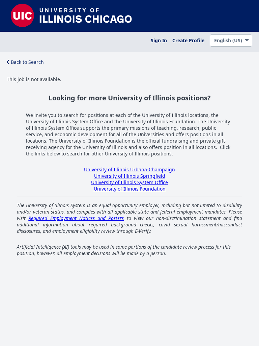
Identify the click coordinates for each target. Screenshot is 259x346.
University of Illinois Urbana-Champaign (129, 169)
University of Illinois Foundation (130, 189)
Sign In (159, 40)
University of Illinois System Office (129, 182)
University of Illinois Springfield (129, 176)
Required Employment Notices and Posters (76, 218)
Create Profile (188, 40)
